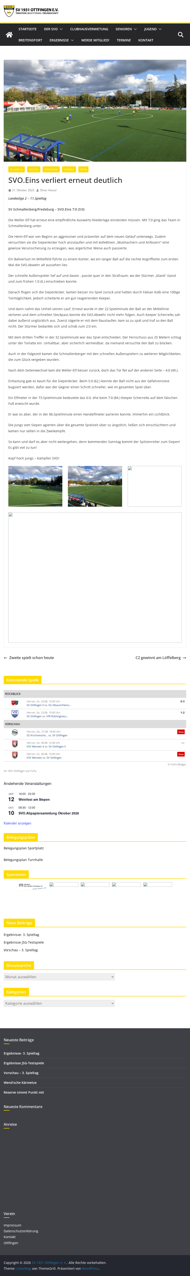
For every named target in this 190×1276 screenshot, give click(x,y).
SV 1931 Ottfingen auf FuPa (20, 771)
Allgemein (16, 169)
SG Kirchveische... (37, 735)
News (83, 169)
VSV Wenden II (35, 746)
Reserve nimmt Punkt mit (24, 1092)
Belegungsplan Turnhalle (23, 859)
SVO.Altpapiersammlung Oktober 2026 (49, 813)
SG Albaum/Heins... (59, 705)
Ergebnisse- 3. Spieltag (21, 934)
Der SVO (51, 29)
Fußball (69, 169)
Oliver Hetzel (48, 190)
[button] (60, 29)
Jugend (150, 29)
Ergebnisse (59, 40)
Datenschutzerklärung (21, 1231)
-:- (183, 742)
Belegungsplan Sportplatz (24, 848)
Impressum (12, 1225)
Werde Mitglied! (95, 40)
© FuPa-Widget (177, 764)
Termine (124, 40)
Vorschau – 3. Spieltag (21, 950)
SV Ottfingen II (35, 705)
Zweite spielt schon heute (31, 657)
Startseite (28, 29)
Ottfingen (11, 1243)
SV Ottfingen (34, 716)
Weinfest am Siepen (34, 799)
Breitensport (30, 40)
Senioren (124, 29)
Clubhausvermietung (89, 29)
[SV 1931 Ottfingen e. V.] (9, 34)
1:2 (182, 712)
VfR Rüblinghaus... (57, 716)
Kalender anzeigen (17, 823)
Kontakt (145, 40)
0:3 (182, 701)
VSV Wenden (34, 757)
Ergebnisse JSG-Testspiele (24, 942)
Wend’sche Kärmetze (20, 1082)
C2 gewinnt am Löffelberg (158, 657)
